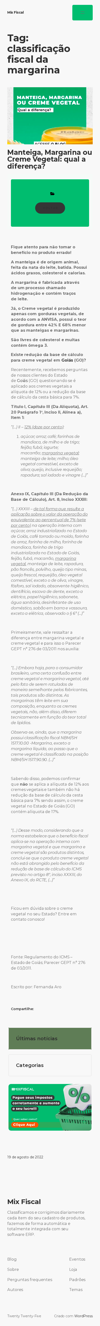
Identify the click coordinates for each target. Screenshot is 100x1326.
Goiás (22, 380)
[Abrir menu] (82, 12)
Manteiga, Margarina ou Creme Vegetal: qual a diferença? (49, 159)
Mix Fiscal (15, 12)
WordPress (83, 1316)
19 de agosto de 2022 (25, 1157)
